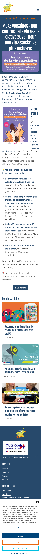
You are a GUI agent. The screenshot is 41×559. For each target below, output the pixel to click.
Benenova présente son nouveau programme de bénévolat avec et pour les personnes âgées (20, 411)
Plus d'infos (20, 287)
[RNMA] (7, 7)
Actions (5, 476)
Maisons (5, 472)
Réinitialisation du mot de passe (15, 498)
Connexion (6, 490)
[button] (37, 502)
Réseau (5, 469)
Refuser (20, 542)
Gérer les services (19, 528)
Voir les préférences (20, 548)
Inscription (6, 494)
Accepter (20, 536)
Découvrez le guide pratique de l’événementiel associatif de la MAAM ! (19, 330)
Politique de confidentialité (19, 553)
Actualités (6, 479)
